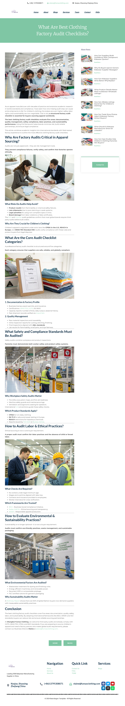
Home (36, 12)
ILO (17, 407)
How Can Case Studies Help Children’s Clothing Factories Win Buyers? (105, 141)
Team (77, 12)
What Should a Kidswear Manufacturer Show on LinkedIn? (104, 128)
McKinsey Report (13, 601)
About (45, 12)
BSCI (11, 507)
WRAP (11, 512)
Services (66, 12)
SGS (9, 217)
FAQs (98, 12)
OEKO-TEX (24, 308)
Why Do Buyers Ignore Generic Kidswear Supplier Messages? (106, 69)
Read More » (97, 62)
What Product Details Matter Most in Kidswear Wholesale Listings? (105, 91)
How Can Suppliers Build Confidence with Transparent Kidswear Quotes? (106, 57)
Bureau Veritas (38, 422)
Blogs (55, 12)
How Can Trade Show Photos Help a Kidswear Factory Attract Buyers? (105, 116)
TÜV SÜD (26, 422)
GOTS (31, 308)
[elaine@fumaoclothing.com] (70, 684)
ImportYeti (40, 313)
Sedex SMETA (14, 509)
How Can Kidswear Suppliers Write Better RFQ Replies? (105, 80)
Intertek (18, 217)
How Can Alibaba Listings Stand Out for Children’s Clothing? (104, 104)
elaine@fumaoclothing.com (47, 629)
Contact (87, 12)
